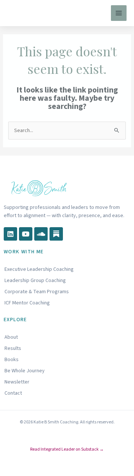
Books (11, 359)
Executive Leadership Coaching (39, 269)
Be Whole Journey (24, 371)
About (11, 337)
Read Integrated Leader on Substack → (67, 449)
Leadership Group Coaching (35, 280)
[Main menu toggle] (119, 13)
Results (12, 348)
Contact (13, 393)
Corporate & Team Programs (36, 291)
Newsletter (16, 382)
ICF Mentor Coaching (27, 303)
